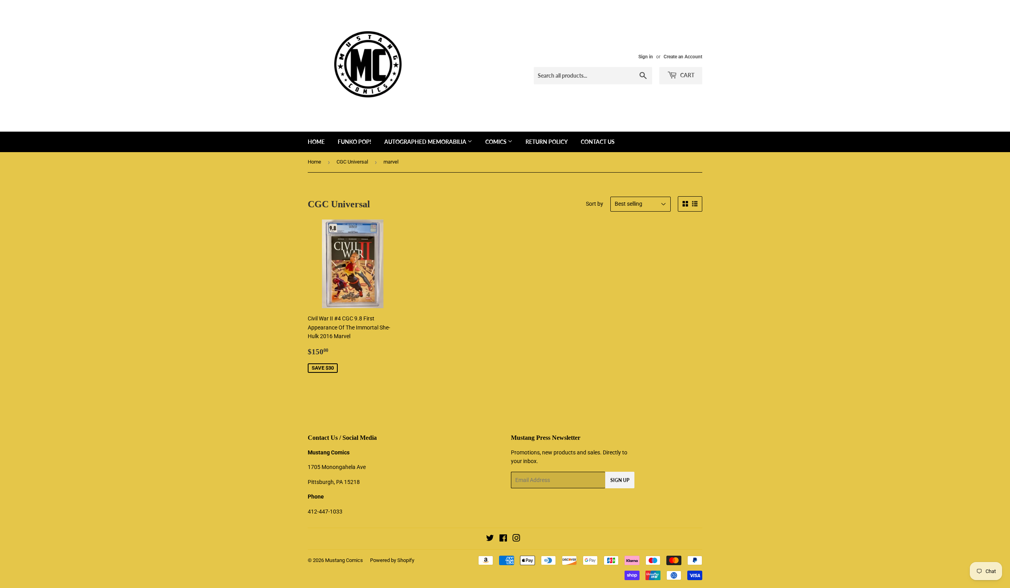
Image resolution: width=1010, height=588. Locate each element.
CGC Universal (352, 162)
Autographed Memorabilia (426, 141)
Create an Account (683, 57)
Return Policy (547, 141)
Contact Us (598, 141)
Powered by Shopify (392, 560)
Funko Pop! (354, 141)
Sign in (645, 57)
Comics (496, 141)
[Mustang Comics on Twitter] (490, 539)
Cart (686, 75)
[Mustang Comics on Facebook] (503, 539)
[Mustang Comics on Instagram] (516, 539)
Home (316, 141)
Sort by (594, 204)
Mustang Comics (344, 560)
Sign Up (619, 480)
